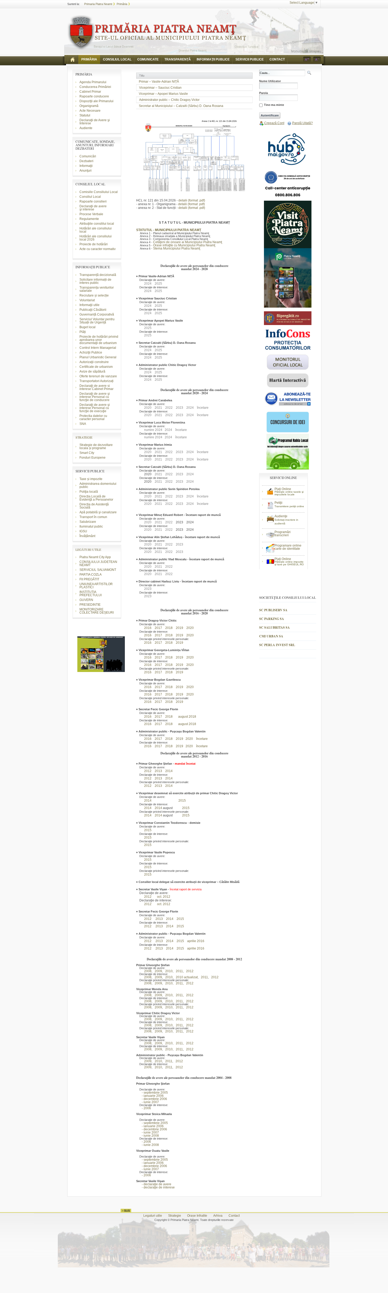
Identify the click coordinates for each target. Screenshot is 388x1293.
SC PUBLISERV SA (273, 610)
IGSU (83, 531)
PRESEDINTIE (90, 604)
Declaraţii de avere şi (93, 208)
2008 (147, 971)
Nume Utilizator (270, 81)
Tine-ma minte (274, 105)
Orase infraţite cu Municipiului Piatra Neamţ (184, 245)
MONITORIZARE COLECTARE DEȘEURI (97, 611)
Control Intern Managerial (97, 347)
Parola (263, 93)
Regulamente (89, 218)
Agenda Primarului (92, 82)
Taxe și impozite (90, 479)
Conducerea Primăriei (95, 86)
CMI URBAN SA (271, 636)
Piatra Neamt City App (95, 557)
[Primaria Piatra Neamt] (156, 32)
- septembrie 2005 (152, 1092)
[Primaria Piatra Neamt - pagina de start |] (72, 59)
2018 (169, 628)
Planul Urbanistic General (97, 357)
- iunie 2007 (147, 1102)
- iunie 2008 (147, 1135)
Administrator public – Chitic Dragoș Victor (169, 100)
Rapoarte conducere (94, 96)
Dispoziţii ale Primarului (96, 101)
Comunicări (87, 156)
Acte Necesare (90, 110)
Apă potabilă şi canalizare (98, 512)
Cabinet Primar (90, 91)
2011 (178, 971)
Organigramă (88, 105)
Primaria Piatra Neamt (98, 4)
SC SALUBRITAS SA (274, 627)
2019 (179, 628)
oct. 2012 (163, 897)
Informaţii (86, 165)
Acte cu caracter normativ (97, 249)
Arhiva (218, 1215)
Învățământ (87, 536)
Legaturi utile (152, 1215)
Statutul (84, 115)
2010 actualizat (185, 977)
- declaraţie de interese (155, 1187)
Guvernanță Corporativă (96, 314)
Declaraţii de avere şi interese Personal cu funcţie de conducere (94, 397)
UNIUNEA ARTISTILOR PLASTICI (96, 585)
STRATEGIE (83, 437)
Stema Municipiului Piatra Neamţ (176, 248)
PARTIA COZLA (90, 574)
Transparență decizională (97, 274)
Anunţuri (85, 170)
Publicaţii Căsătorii (92, 309)
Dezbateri (86, 161)
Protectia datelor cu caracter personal (93, 417)
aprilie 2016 (195, 941)
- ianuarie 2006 (150, 1096)
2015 (182, 800)
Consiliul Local (90, 196)
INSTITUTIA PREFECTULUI (90, 593)
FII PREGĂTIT (89, 579)
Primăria (122, 4)
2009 (157, 971)
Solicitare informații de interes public (95, 281)
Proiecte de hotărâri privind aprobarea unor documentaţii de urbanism (98, 340)
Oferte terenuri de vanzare (98, 376)
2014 (169, 771)
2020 (190, 628)
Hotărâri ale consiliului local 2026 (95, 238)
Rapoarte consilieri (93, 201)
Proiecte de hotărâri (93, 244)
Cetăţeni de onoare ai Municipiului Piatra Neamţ (187, 242)
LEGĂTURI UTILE (88, 549)
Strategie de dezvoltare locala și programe (96, 446)
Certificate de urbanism (96, 366)
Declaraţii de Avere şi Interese (94, 122)
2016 (148, 628)
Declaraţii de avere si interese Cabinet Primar (96, 387)
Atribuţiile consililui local (96, 223)
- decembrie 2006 (151, 1099)
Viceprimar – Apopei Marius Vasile (163, 94)
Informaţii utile (89, 305)
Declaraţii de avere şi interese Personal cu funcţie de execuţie (94, 408)
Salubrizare (87, 521)
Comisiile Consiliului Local (98, 192)
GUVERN (86, 599)
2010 (168, 971)
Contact (234, 1215)
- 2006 (143, 1108)
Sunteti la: (73, 4)
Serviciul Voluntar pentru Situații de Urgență (97, 321)
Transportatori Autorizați (96, 381)
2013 (158, 786)
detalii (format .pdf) (191, 200)
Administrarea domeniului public (97, 485)
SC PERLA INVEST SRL (277, 645)
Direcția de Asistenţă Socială (94, 506)
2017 (158, 635)
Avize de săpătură (92, 371)
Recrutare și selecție (94, 295)
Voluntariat (87, 300)
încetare (202, 739)
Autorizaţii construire (94, 362)
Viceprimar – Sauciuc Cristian (160, 88)
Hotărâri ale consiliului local (95, 230)
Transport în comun (93, 517)
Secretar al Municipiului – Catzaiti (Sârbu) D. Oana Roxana (181, 106)
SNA (82, 423)
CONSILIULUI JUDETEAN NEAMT (98, 563)
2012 (147, 771)
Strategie (174, 1215)
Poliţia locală (88, 491)
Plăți (82, 331)
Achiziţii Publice (90, 352)
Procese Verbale (91, 214)
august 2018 (187, 716)
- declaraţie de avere (153, 1184)
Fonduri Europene (92, 457)
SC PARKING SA (271, 619)
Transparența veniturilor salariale (96, 289)
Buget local (87, 327)
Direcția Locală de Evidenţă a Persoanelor (96, 498)
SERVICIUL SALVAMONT (97, 569)
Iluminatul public (91, 526)
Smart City (86, 452)
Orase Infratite (197, 1215)
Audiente (85, 128)
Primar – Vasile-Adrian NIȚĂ (159, 81)
